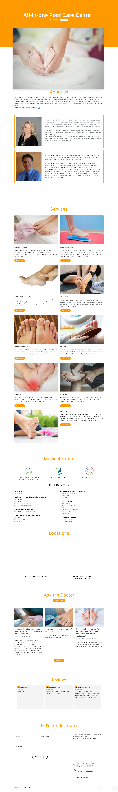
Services (47, 4)
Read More (19, 260)
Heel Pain (65, 495)
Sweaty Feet (66, 511)
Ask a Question (59, 601)
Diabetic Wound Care (23, 501)
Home (30, 4)
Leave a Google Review (89, 477)
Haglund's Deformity (69, 493)
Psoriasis (65, 507)
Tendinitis (65, 497)
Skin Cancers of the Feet (70, 509)
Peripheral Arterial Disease (25, 503)
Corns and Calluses (68, 505)
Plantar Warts (66, 513)
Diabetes (19, 499)
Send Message (40, 757)
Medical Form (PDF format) (59, 477)
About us (38, 4)
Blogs (80, 4)
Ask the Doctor (70, 4)
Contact (87, 4)
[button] (20, 65)
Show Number (63, 20)
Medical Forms (57, 4)
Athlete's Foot (67, 503)
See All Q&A (59, 660)
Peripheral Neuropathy (24, 505)
